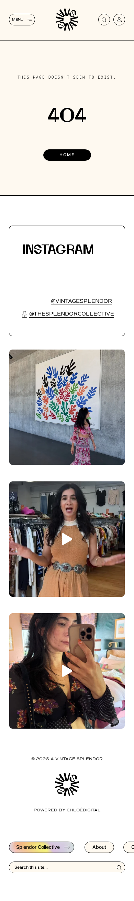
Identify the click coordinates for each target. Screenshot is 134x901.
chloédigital (84, 810)
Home (67, 154)
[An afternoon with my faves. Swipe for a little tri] (67, 407)
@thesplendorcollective (71, 314)
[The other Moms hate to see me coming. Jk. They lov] (67, 671)
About (99, 847)
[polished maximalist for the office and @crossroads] (67, 539)
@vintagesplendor (81, 301)
